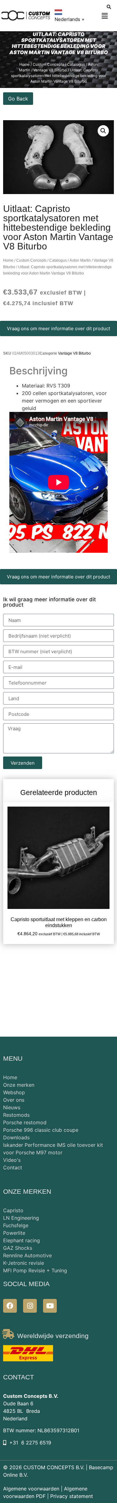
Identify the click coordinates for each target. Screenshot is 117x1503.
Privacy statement (71, 1496)
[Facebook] (10, 1306)
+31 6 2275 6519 (30, 1442)
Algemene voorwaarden (31, 1488)
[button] (104, 16)
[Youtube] (50, 1306)
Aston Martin (80, 260)
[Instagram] (30, 1306)
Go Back (18, 98)
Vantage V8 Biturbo (74, 353)
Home (24, 64)
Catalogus (76, 64)
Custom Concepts (48, 64)
